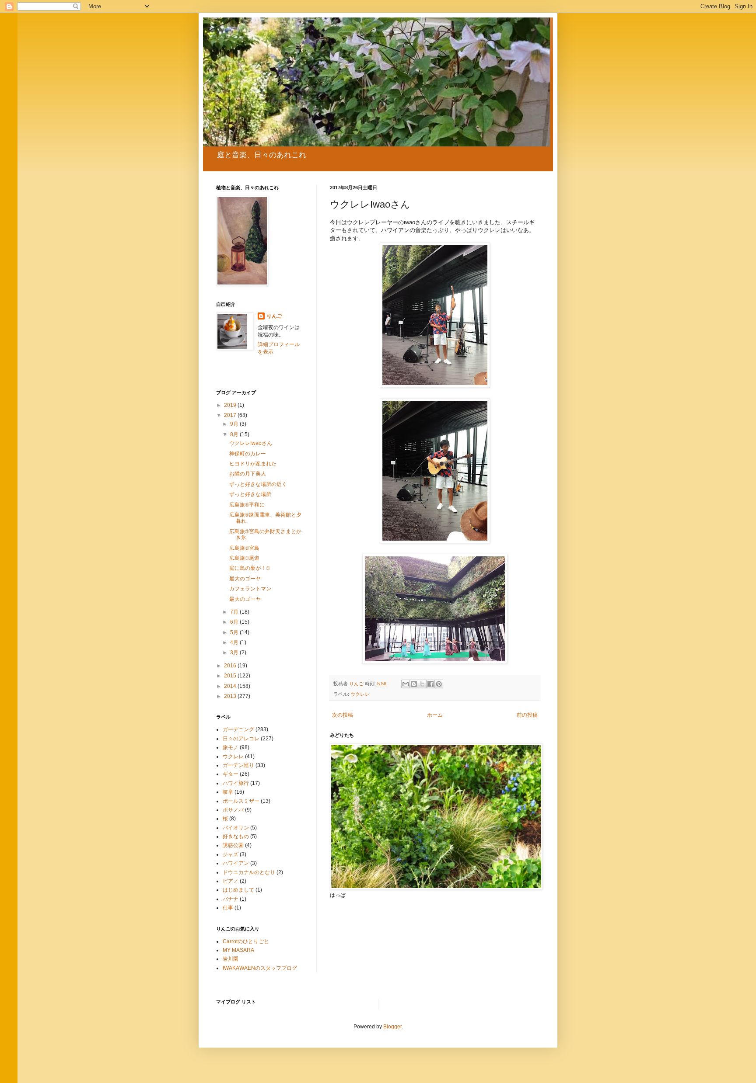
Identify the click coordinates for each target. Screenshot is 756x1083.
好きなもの (236, 836)
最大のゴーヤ (245, 579)
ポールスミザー (241, 801)
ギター (230, 774)
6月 (235, 622)
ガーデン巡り (238, 765)
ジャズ (230, 854)
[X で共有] (422, 684)
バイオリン (236, 828)
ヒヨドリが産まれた (252, 464)
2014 (231, 686)
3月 (235, 652)
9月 (235, 424)
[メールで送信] (405, 684)
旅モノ (230, 747)
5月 (235, 632)
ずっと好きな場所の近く (258, 484)
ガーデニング (238, 729)
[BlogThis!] (414, 684)
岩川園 (230, 959)
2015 (231, 676)
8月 (235, 434)
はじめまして (238, 890)
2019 (231, 405)
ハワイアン (236, 863)
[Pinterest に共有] (438, 684)
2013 (231, 696)
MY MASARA (238, 950)
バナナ (230, 899)
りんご (274, 316)
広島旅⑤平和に (247, 505)
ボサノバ (233, 810)
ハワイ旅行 (236, 783)
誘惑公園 (233, 845)
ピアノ (230, 881)
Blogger (392, 1027)
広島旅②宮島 (244, 548)
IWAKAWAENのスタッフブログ (260, 968)
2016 (231, 666)
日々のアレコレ (241, 739)
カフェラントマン (250, 589)
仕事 (228, 908)
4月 (235, 642)
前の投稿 (527, 715)
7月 (235, 612)
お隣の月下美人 (247, 474)
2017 (231, 415)
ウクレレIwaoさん (250, 443)
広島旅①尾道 (244, 558)
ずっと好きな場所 (250, 494)
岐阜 (228, 792)
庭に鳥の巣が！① (249, 568)
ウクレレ (360, 694)
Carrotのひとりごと (246, 941)
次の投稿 (342, 715)
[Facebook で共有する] (430, 684)
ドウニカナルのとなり (249, 872)
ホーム (435, 715)
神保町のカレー (247, 454)
